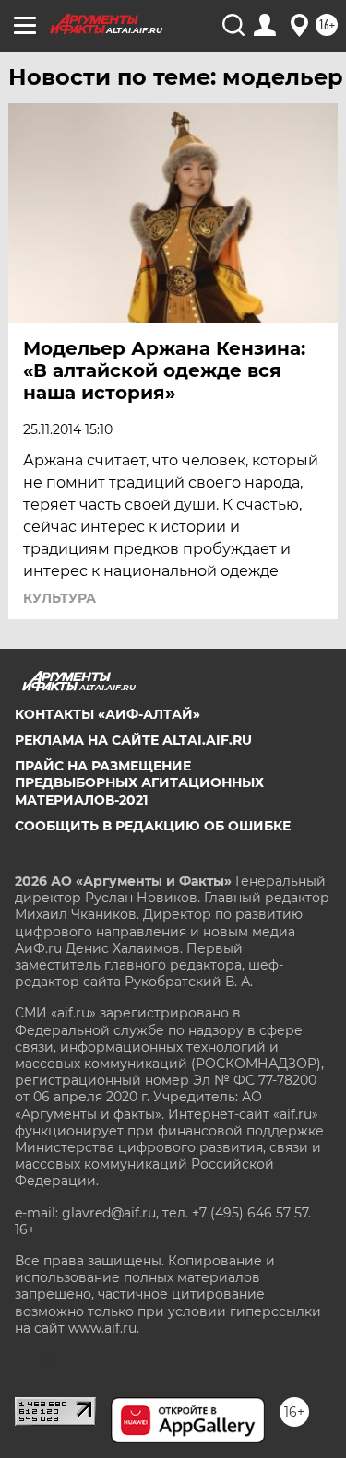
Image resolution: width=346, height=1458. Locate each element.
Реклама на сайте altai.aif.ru (133, 740)
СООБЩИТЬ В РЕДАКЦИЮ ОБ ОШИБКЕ (153, 825)
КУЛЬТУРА (59, 598)
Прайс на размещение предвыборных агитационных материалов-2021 (139, 782)
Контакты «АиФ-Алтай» (107, 714)
